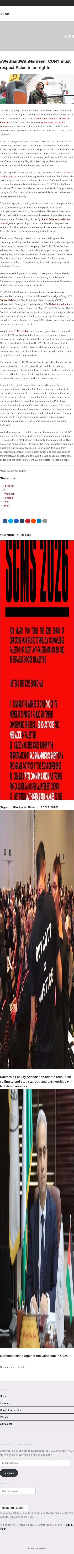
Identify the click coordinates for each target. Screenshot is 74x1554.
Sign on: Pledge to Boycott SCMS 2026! (29, 807)
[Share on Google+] (16, 521)
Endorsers (5, 1403)
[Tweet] (10, 521)
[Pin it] (27, 521)
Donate (4, 1416)
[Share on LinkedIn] (39, 521)
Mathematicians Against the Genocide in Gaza (34, 1356)
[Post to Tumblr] (22, 521)
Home (3, 1396)
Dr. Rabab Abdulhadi (56, 304)
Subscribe (9, 1473)
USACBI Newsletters (11, 1410)
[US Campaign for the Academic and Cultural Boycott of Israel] (33, 13)
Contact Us (6, 1423)
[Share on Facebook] (5, 521)
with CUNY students (19, 331)
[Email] (44, 521)
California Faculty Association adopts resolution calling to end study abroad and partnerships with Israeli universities (36, 1081)
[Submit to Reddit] (33, 521)
